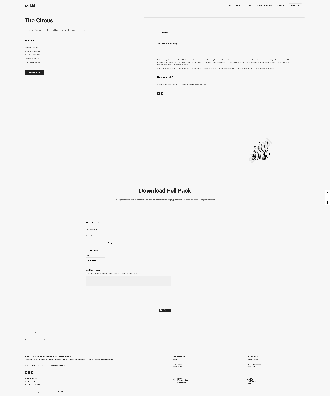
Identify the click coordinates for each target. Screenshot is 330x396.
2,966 (39, 384)
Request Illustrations (253, 362)
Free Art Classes (252, 359)
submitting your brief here (197, 84)
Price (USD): (90, 229)
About (229, 5)
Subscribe (280, 5)
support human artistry (57, 359)
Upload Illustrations (253, 369)
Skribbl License (35, 62)
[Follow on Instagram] (158, 93)
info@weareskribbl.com (57, 365)
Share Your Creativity (254, 364)
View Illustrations (34, 72)
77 (35, 382)
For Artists (248, 5)
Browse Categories (264, 5)
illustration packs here (46, 340)
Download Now (128, 281)
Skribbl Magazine (178, 369)
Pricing (238, 5)
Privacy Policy (177, 364)
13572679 (61, 392)
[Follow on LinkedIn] (162, 93)
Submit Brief (295, 5)
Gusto (303, 392)
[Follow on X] (165, 310)
